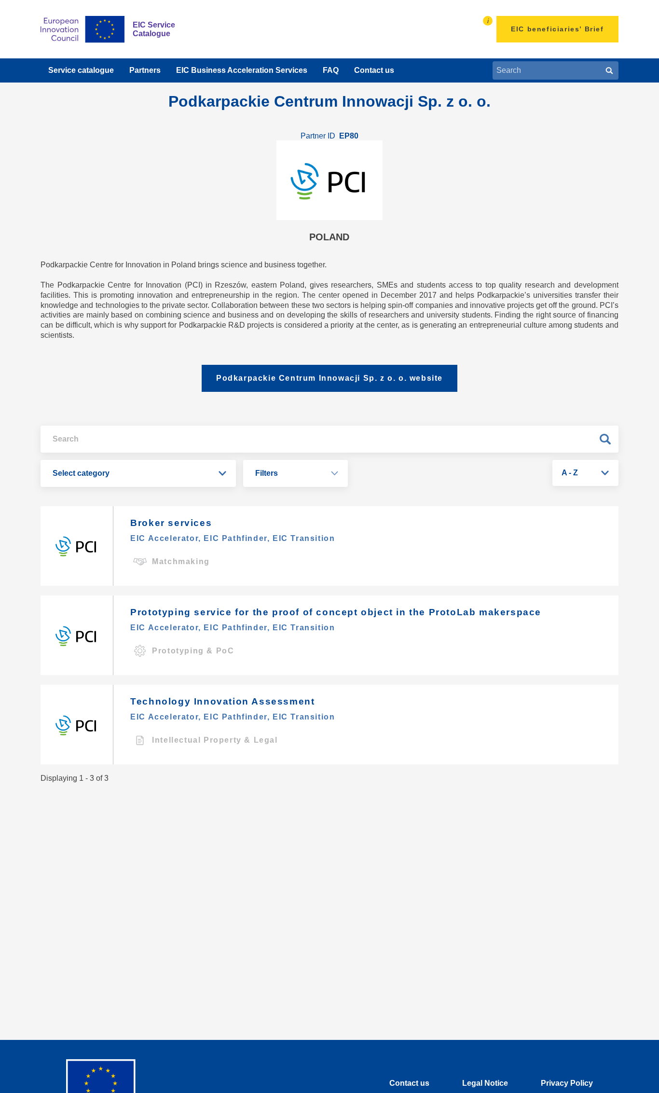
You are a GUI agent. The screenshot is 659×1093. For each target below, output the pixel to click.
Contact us (374, 70)
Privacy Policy (567, 1083)
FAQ (331, 70)
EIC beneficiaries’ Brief (557, 29)
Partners (145, 70)
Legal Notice (485, 1083)
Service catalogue (81, 70)
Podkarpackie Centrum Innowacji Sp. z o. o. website (329, 378)
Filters (266, 473)
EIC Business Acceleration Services (241, 70)
